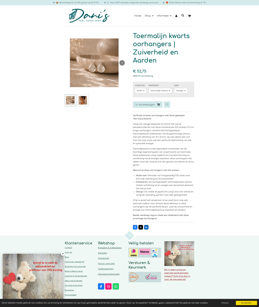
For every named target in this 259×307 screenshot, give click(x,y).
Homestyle (103, 258)
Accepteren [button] (246, 303)
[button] (70, 100)
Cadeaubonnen (106, 269)
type (176, 85)
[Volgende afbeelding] (122, 63)
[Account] (176, 16)
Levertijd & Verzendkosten (76, 276)
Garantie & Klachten (73, 285)
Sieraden (102, 253)
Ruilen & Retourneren (74, 271)
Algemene (75, 267)
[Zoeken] (183, 15)
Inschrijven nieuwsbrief (74, 262)
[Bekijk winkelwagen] (189, 16)
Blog (67, 257)
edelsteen (154, 85)
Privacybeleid (70, 295)
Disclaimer (69, 290)
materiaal (140, 85)
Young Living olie (106, 264)
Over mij (68, 252)
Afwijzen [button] (225, 303)
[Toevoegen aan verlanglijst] (167, 104)
